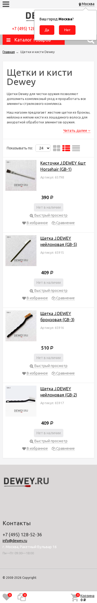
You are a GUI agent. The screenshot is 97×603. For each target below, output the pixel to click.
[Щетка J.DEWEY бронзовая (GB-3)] (20, 326)
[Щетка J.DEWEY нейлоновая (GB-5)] (20, 251)
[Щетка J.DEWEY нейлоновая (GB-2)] (20, 402)
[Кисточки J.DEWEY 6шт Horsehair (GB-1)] (20, 176)
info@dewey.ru (15, 541)
